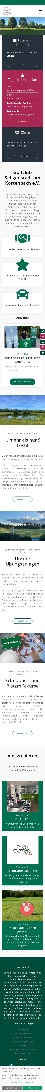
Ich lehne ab (11, 1088)
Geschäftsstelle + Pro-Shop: (19, 103)
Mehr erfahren (22, 381)
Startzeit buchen (22, 1053)
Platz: (9, 87)
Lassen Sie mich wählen (22, 1082)
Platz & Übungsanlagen (22, 1041)
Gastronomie (22, 1029)
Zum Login (22, 64)
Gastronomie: (13, 111)
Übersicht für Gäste (22, 156)
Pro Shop (22, 1045)
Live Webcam (23, 121)
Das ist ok (32, 1088)
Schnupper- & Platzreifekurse (22, 1049)
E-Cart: (10, 95)
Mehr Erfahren (22, 499)
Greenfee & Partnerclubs (22, 1033)
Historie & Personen (23, 1037)
